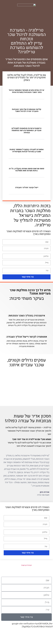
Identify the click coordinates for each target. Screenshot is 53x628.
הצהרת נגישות (26, 565)
